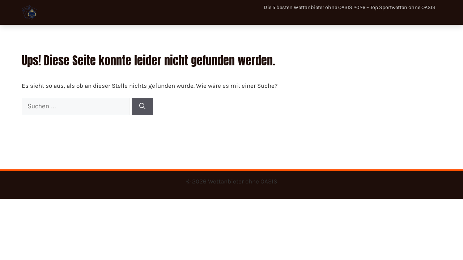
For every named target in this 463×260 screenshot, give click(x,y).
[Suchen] (142, 106)
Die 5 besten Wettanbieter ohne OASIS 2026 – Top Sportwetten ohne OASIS (350, 7)
